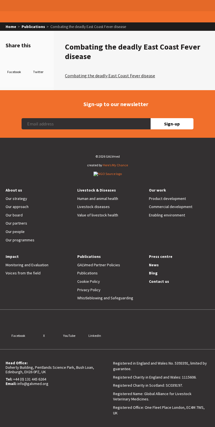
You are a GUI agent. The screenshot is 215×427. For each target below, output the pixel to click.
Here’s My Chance (115, 165)
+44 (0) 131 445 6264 (29, 379)
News (154, 265)
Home (11, 26)
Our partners (16, 223)
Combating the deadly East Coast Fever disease (110, 75)
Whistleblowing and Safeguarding (105, 298)
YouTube (69, 335)
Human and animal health (97, 198)
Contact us (159, 281)
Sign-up (172, 124)
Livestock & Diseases (96, 190)
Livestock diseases (93, 206)
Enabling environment (167, 215)
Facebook (14, 72)
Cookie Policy (88, 281)
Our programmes (20, 240)
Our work (157, 190)
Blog (153, 273)
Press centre (160, 256)
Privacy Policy (89, 290)
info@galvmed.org (32, 383)
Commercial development (170, 206)
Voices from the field (23, 273)
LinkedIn (94, 335)
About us (14, 190)
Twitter (38, 72)
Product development (167, 198)
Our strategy (16, 198)
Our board (14, 215)
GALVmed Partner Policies (98, 265)
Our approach (17, 206)
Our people (15, 231)
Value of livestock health (97, 215)
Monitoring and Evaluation (27, 265)
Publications (33, 26)
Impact (12, 256)
